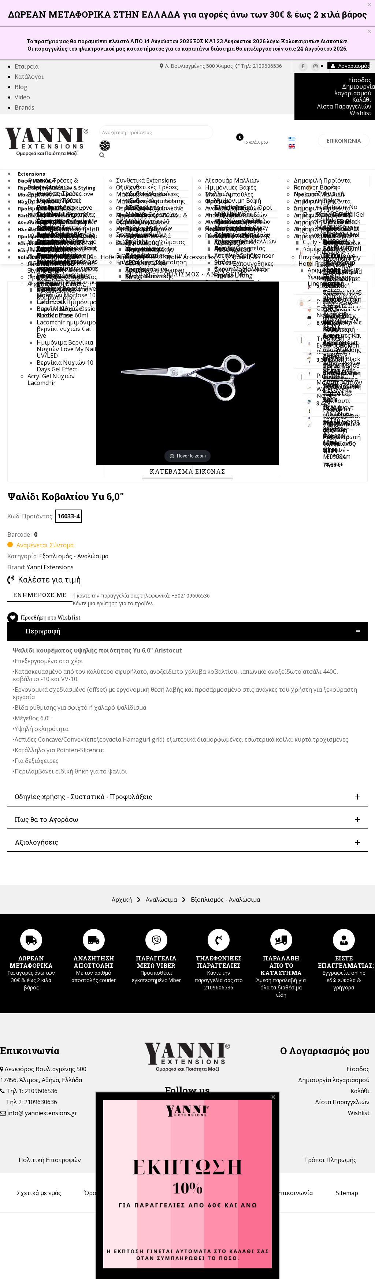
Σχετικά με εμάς (39, 1193)
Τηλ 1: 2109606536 (31, 1091)
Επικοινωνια (344, 140)
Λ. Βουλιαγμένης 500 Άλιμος (199, 65)
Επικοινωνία (295, 1193)
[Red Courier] (93, 940)
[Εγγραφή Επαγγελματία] (344, 940)
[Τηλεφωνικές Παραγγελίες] (218, 940)
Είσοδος (358, 1069)
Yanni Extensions (50, 567)
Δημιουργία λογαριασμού (334, 1080)
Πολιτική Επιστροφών (50, 1160)
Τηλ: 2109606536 (261, 65)
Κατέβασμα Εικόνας (187, 471)
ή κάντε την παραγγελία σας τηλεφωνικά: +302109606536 (141, 595)
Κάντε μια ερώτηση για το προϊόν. (113, 603)
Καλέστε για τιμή (49, 579)
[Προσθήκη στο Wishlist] (12, 617)
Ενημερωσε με (40, 595)
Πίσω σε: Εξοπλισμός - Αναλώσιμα (187, 274)
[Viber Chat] (156, 940)
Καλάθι (360, 1091)
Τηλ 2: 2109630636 (31, 1102)
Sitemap (347, 1193)
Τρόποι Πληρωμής (330, 1160)
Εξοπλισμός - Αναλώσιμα (73, 556)
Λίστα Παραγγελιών (342, 1102)
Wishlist (359, 1113)
